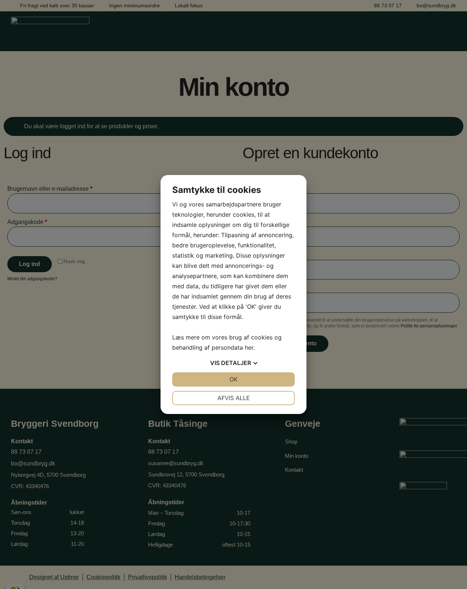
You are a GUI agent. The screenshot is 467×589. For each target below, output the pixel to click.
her (249, 347)
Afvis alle (233, 398)
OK (233, 379)
